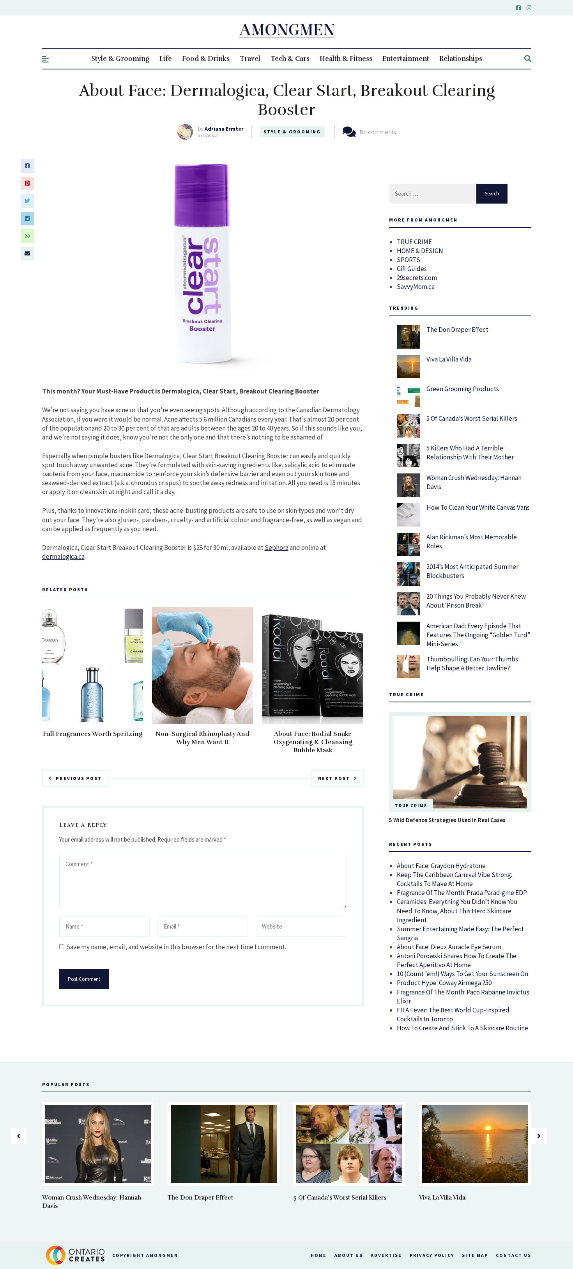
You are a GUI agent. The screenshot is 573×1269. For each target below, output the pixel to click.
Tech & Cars (290, 59)
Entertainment (405, 59)
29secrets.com (417, 277)
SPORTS (408, 259)
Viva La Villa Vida (449, 359)
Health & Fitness (346, 59)
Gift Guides (412, 268)
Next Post (334, 778)
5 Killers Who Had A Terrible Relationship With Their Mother (470, 452)
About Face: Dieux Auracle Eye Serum (449, 947)
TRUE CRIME (414, 241)
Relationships (460, 59)
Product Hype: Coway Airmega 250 (444, 982)
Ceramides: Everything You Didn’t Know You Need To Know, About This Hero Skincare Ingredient (457, 910)
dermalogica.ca (63, 556)
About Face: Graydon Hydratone (441, 865)
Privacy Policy (432, 1255)
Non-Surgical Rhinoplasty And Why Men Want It (202, 738)
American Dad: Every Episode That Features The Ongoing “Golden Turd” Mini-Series (478, 635)
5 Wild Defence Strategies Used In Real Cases (447, 820)
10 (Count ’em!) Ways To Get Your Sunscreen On (462, 973)
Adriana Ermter (224, 128)
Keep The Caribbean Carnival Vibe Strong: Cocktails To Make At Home (454, 879)
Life (165, 59)
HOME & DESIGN (420, 250)
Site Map (475, 1255)
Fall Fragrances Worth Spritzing (92, 734)
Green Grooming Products (462, 389)
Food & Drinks (206, 59)
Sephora (276, 547)
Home (319, 1255)
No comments (378, 132)
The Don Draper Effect (457, 329)
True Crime (411, 805)
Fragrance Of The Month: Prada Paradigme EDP (462, 892)
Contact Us (513, 1255)
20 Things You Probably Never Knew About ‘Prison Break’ (476, 601)
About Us (348, 1255)
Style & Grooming (120, 59)
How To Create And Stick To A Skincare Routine (462, 1028)
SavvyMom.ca (416, 286)
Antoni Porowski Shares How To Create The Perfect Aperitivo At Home (456, 960)
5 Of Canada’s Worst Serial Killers (471, 418)
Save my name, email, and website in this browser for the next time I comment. (176, 947)
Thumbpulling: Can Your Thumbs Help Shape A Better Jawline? (472, 663)
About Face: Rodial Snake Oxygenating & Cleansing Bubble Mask (313, 742)
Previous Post (79, 778)
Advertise (386, 1255)
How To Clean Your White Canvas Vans (478, 507)
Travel (250, 59)
